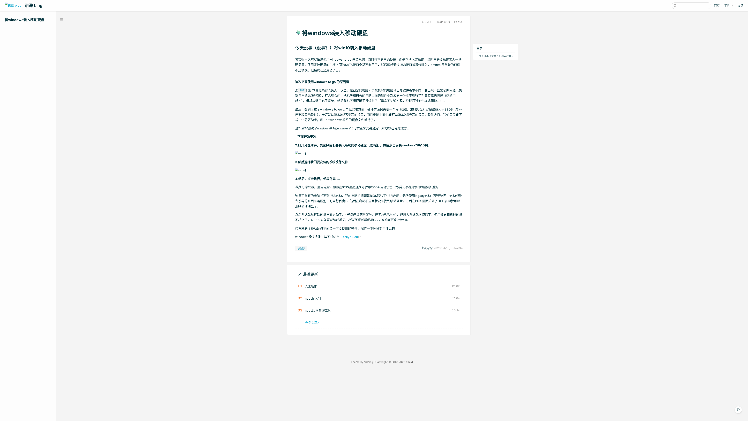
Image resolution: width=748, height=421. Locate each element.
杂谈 (460, 22)
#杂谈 (301, 248)
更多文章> (312, 323)
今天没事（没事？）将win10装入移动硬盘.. (497, 56)
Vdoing (368, 362)
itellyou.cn (351, 237)
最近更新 (310, 274)
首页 (717, 5)
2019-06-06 (444, 22)
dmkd (428, 22)
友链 (740, 5)
